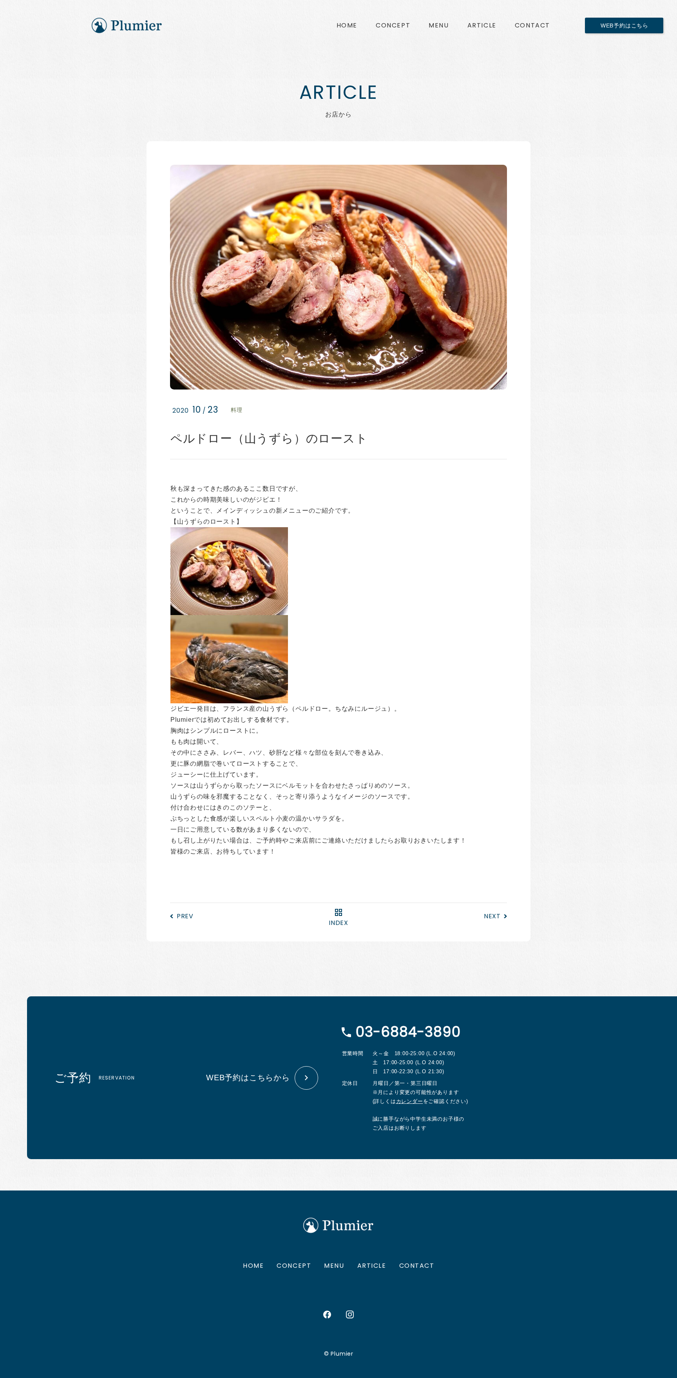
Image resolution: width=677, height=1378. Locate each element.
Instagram (350, 1314)
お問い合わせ (532, 25)
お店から (481, 25)
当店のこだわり (393, 25)
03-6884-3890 (408, 1031)
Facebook (327, 1314)
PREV (185, 916)
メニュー (439, 25)
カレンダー (409, 1101)
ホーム (347, 25)
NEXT (492, 916)
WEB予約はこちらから (248, 1077)
